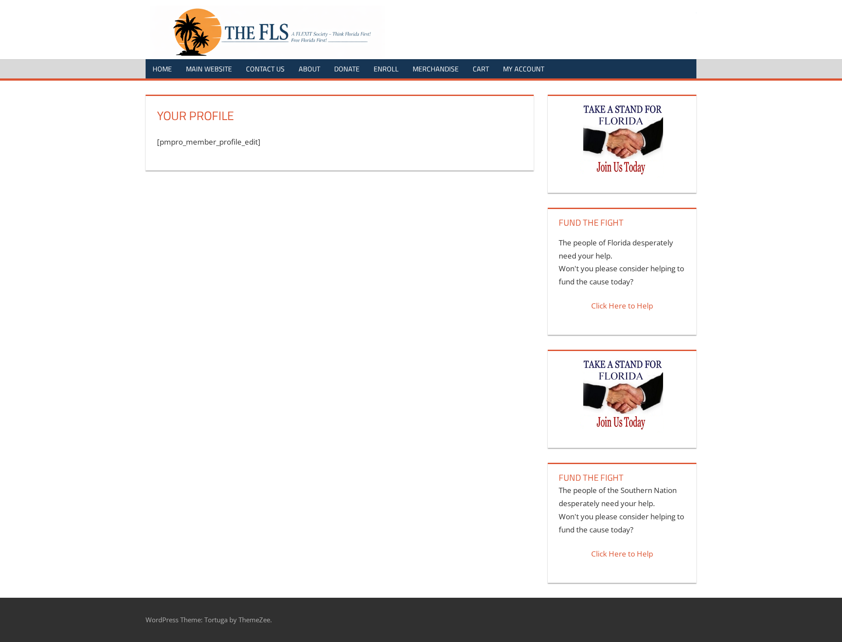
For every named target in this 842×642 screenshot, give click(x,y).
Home (162, 69)
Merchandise (436, 69)
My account (523, 69)
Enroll (386, 69)
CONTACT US (265, 69)
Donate (347, 69)
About (309, 69)
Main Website (209, 69)
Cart (481, 69)
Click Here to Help (622, 306)
